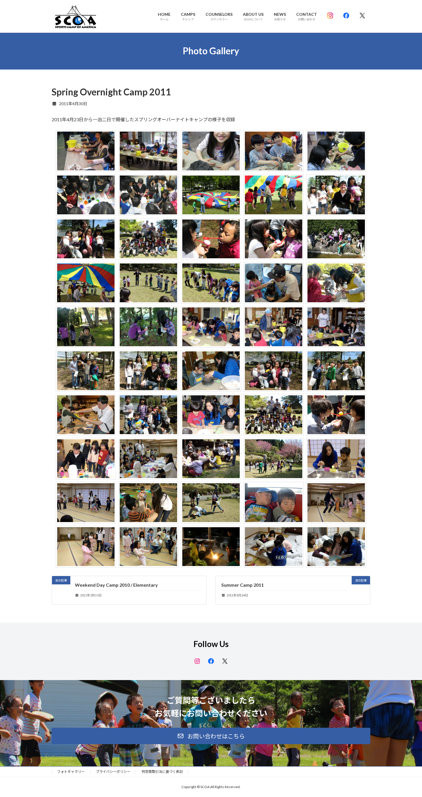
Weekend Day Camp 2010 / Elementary (116, 585)
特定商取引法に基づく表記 (162, 771)
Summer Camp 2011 (242, 585)
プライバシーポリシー (113, 771)
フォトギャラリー (71, 771)
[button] (211, 736)
